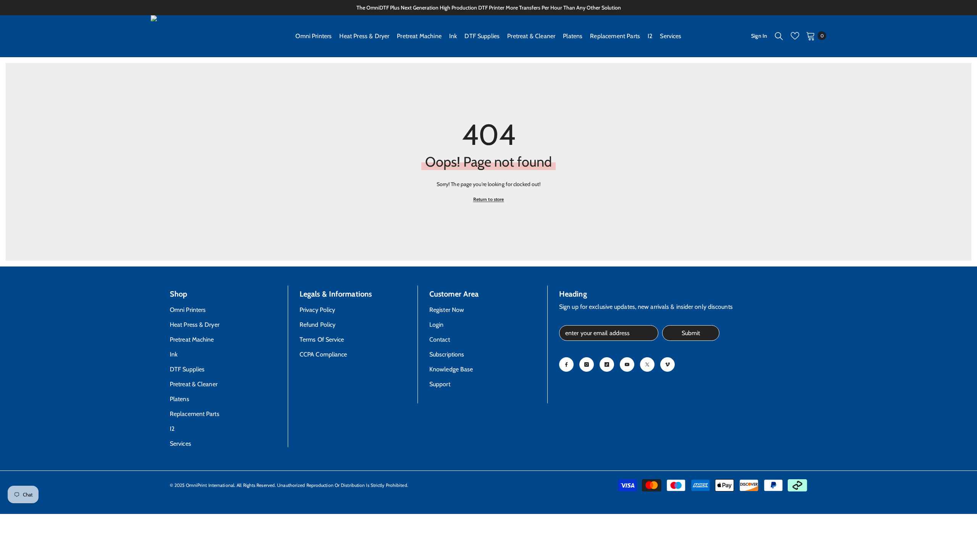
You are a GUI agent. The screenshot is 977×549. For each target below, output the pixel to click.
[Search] (779, 35)
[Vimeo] (667, 364)
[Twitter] (647, 364)
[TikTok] (607, 364)
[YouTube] (627, 364)
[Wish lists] (795, 36)
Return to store (488, 199)
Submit (691, 333)
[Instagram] (586, 364)
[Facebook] (566, 364)
